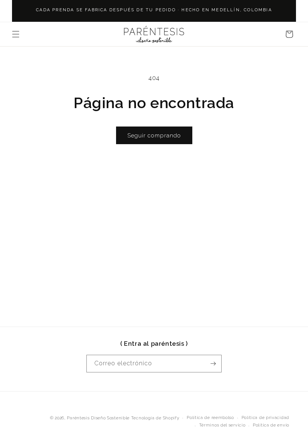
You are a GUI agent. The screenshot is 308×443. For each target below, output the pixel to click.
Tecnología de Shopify (155, 418)
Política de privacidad (265, 417)
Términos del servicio (222, 425)
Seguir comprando (154, 135)
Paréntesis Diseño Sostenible (98, 418)
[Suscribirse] (213, 363)
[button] (16, 34)
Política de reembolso (210, 417)
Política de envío (271, 425)
